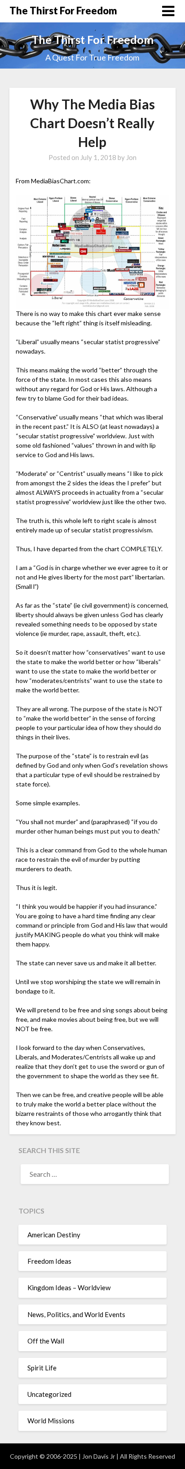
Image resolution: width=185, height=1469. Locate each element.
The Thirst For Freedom (63, 10)
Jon (131, 157)
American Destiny (53, 1235)
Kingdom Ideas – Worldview (68, 1287)
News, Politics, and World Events (76, 1314)
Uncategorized (49, 1394)
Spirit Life (42, 1368)
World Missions (51, 1421)
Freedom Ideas (49, 1261)
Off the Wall (45, 1341)
